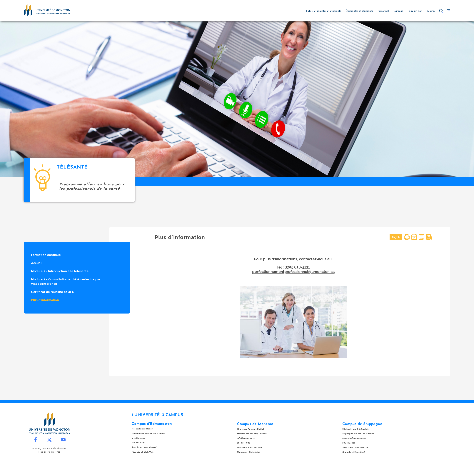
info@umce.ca (138, 438)
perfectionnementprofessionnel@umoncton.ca (293, 271)
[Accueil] (47, 10)
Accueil (37, 263)
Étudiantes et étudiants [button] (359, 11)
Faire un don (415, 11)
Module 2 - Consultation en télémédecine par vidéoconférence (65, 282)
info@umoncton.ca (246, 438)
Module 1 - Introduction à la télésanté (60, 271)
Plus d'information (45, 300)
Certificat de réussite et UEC (52, 292)
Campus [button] (398, 11)
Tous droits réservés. (49, 452)
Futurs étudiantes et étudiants (323, 11)
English (396, 237)
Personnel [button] (383, 11)
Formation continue (46, 255)
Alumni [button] (431, 11)
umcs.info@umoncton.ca (354, 438)
